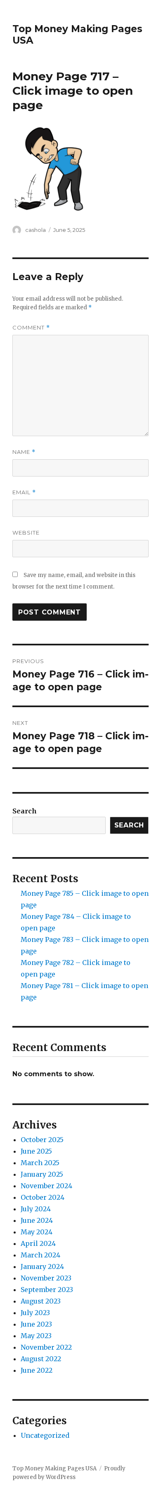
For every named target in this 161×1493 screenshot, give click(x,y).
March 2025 (40, 1163)
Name (24, 452)
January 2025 (42, 1174)
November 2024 (46, 1186)
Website (26, 532)
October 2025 (42, 1140)
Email (24, 492)
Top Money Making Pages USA (54, 1468)
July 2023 (35, 1312)
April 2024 (38, 1243)
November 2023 (46, 1278)
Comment (31, 327)
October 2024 (42, 1197)
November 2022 (46, 1347)
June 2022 (36, 1370)
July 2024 (36, 1209)
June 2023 (36, 1324)
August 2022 (41, 1359)
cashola (35, 230)
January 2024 (42, 1266)
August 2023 (41, 1301)
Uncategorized (45, 1435)
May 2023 (36, 1336)
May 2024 (36, 1232)
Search (24, 811)
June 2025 (36, 1151)
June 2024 (37, 1220)
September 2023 (47, 1289)
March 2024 (40, 1255)
